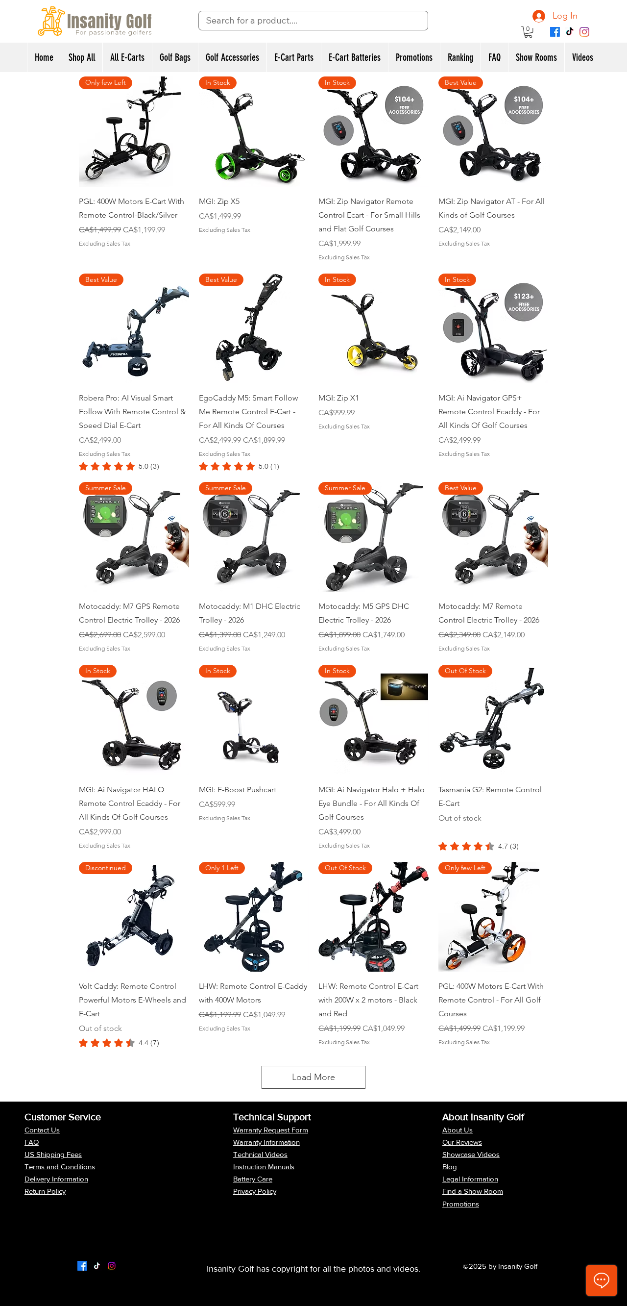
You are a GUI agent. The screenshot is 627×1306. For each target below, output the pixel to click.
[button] (528, 32)
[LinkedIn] (112, 1266)
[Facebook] (555, 32)
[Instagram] (584, 32)
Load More (313, 1077)
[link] (119, 466)
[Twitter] (97, 1266)
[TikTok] (570, 32)
